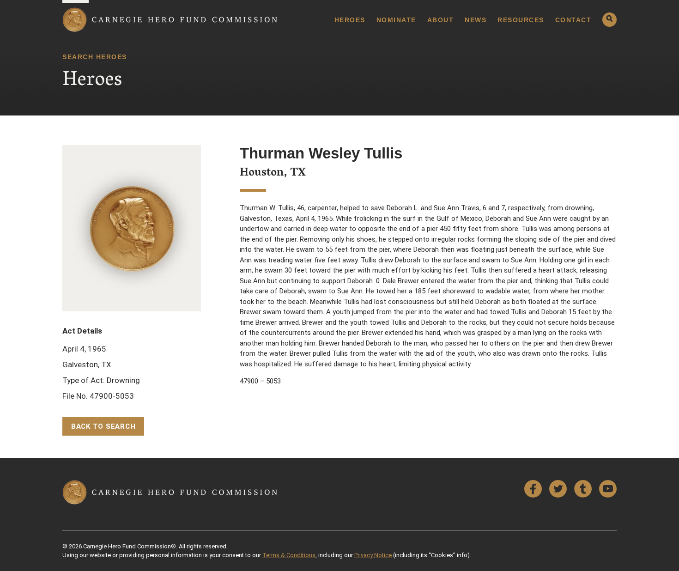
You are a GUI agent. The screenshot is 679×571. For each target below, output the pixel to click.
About (440, 20)
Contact (573, 20)
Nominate (396, 20)
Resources (520, 20)
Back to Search (103, 426)
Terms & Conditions (288, 555)
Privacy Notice (373, 555)
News (475, 20)
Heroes (349, 20)
